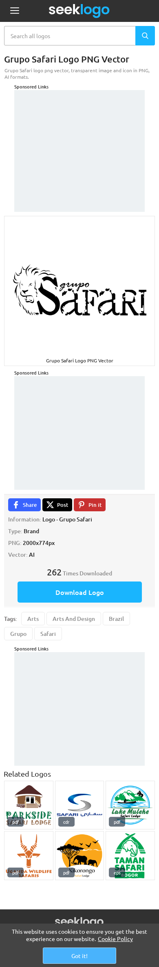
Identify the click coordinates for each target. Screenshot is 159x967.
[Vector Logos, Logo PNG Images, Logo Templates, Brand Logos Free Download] (79, 11)
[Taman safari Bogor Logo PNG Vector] (130, 855)
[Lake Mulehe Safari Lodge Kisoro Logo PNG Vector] (130, 805)
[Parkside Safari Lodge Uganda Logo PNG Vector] (28, 805)
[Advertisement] (79, 141)
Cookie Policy (115, 938)
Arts (33, 618)
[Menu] (14, 11)
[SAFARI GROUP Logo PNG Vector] (79, 805)
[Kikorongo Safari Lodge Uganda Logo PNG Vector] (79, 855)
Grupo (18, 633)
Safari (48, 633)
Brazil (116, 618)
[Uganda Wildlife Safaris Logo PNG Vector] (28, 855)
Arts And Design (74, 618)
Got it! (79, 955)
